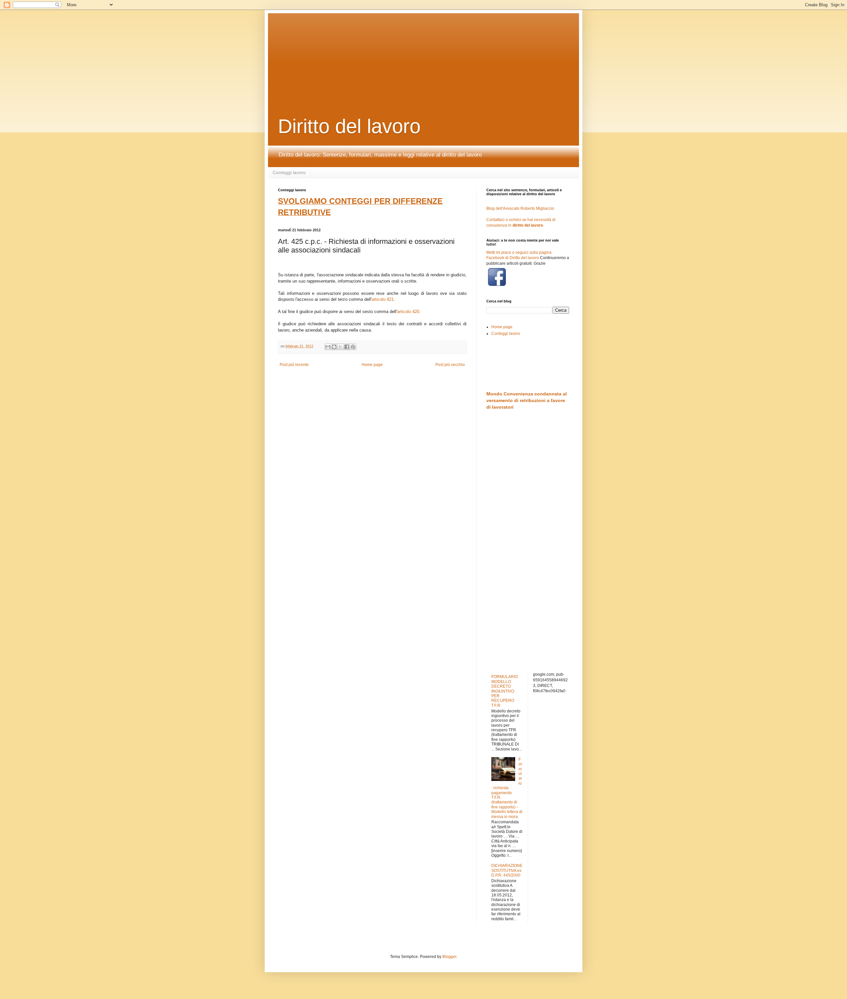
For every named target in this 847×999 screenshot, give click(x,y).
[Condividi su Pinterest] (353, 346)
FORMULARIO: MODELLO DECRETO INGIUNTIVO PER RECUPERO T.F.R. (505, 690)
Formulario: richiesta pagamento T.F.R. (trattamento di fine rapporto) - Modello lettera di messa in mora (506, 788)
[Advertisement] (438, 54)
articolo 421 (383, 299)
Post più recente (294, 364)
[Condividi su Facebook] (346, 346)
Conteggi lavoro (289, 172)
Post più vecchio (450, 364)
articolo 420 (408, 311)
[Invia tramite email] (328, 346)
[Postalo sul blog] (334, 346)
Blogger (449, 956)
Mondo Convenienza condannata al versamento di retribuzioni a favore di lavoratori (526, 400)
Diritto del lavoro (349, 126)
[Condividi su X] (340, 346)
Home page (372, 364)
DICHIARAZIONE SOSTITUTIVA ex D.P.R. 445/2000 (506, 870)
